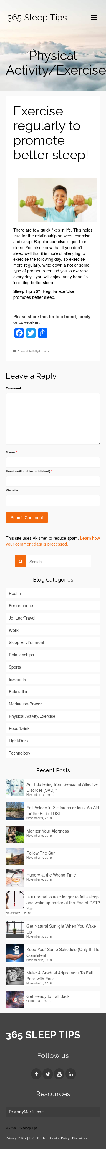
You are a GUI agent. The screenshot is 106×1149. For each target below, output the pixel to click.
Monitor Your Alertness (47, 831)
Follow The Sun (41, 853)
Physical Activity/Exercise (34, 351)
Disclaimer (79, 1138)
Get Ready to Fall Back (47, 996)
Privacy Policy (16, 1138)
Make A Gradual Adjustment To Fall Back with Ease (59, 975)
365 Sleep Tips (37, 17)
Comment (13, 388)
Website (12, 490)
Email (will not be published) (29, 471)
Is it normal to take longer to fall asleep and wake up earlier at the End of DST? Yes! (63, 902)
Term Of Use (38, 1138)
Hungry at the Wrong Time (51, 875)
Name (11, 452)
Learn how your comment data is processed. (53, 541)
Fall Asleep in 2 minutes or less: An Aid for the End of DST (62, 810)
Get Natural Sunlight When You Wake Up (61, 929)
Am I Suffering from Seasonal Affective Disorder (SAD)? (62, 787)
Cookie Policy (59, 1138)
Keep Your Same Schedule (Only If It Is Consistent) (62, 952)
